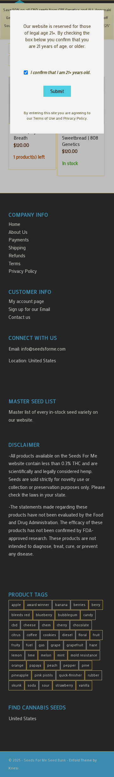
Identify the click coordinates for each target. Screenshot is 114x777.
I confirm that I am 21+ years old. (60, 72)
